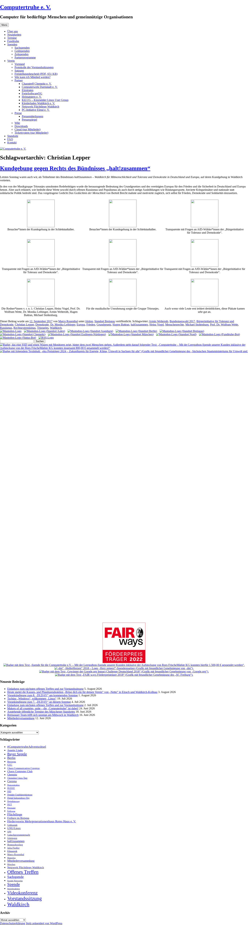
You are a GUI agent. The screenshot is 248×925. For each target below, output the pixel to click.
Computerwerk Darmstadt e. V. (40, 86)
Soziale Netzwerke (15, 881)
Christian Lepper (24, 324)
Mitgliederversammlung (20, 718)
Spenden (12, 44)
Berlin (11, 758)
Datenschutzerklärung (12, 923)
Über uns (12, 31)
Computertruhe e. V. (25, 7)
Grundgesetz (104, 324)
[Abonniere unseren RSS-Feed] (46, 337)
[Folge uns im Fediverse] (10, 331)
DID (9, 791)
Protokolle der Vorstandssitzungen (34, 67)
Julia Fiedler (13, 848)
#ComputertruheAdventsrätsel (26, 746)
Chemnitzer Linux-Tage (17, 778)
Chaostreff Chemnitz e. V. (37, 83)
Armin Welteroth (158, 321)
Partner (19, 80)
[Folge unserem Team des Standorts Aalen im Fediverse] (44, 331)
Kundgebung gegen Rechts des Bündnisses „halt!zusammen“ (75, 168)
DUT (9, 804)
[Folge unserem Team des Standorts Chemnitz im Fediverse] (22, 334)
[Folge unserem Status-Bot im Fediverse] (18, 337)
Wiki (17, 122)
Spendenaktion (13, 889)
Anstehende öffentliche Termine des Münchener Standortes (41, 711)
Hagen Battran (121, 324)
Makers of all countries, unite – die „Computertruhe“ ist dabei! (42, 708)
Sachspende (15, 877)
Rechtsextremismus (24, 327)
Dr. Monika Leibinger (62, 324)
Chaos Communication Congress (23, 768)
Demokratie (42, 324)
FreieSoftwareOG (32, 93)
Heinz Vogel (156, 324)
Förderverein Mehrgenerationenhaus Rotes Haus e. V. (41, 821)
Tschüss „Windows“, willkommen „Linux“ (31, 698)
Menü (4, 25)
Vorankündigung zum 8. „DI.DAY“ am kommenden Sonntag (42, 695)
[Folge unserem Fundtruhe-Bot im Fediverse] (219, 334)
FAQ (10, 139)
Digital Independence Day (18, 798)
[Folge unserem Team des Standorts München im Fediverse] (131, 334)
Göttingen (12, 838)
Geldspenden (22, 50)
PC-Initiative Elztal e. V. (36, 109)
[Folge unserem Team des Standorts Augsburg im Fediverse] (90, 331)
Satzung (19, 70)
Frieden (90, 324)
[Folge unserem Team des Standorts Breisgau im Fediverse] (182, 331)
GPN (9, 832)
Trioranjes (42, 327)
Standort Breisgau (104, 321)
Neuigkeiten (14, 34)
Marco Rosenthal (68, 321)
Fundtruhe (13, 41)
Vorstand (20, 64)
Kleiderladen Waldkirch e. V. (38, 103)
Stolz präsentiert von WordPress (44, 923)
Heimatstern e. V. (32, 96)
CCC (9, 765)
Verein (11, 60)
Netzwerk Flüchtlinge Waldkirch (40, 106)
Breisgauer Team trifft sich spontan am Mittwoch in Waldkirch (43, 714)
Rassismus (6, 327)
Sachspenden (22, 47)
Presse (18, 113)
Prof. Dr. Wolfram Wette (224, 324)
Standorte (12, 136)
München (11, 864)
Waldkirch (56, 327)
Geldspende (12, 825)
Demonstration (13, 785)
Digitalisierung (13, 801)
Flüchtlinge (14, 814)
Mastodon (11, 858)
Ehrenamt (11, 808)
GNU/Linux (14, 828)
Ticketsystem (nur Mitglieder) (31, 132)
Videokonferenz (22, 892)
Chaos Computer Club (19, 771)
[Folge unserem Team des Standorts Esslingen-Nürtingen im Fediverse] (77, 334)
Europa (81, 324)
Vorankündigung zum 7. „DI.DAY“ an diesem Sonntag (39, 701)
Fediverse (11, 811)
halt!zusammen (139, 324)
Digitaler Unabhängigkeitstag (19, 795)
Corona (12, 781)
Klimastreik (12, 851)
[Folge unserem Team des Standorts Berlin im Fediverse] (136, 331)
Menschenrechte (174, 324)
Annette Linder (15, 750)
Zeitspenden (22, 54)
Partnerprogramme (25, 57)
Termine (12, 37)
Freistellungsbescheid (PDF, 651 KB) (36, 73)
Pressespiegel (29, 119)
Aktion (89, 321)
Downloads (21, 126)
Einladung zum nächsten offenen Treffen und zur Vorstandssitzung (45, 688)
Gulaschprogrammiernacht (18, 835)
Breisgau (11, 761)
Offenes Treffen (22, 872)
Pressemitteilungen (32, 116)
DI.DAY (11, 788)
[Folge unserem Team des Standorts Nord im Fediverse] (176, 334)
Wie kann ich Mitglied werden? (32, 77)
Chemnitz (12, 774)
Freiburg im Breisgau (18, 818)
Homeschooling (15, 844)
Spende (13, 884)
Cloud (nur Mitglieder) (27, 129)
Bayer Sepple (17, 754)
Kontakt (12, 142)
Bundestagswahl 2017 (182, 321)
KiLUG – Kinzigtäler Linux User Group (45, 100)
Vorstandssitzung (24, 898)
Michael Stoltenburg (197, 324)
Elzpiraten (27, 90)
